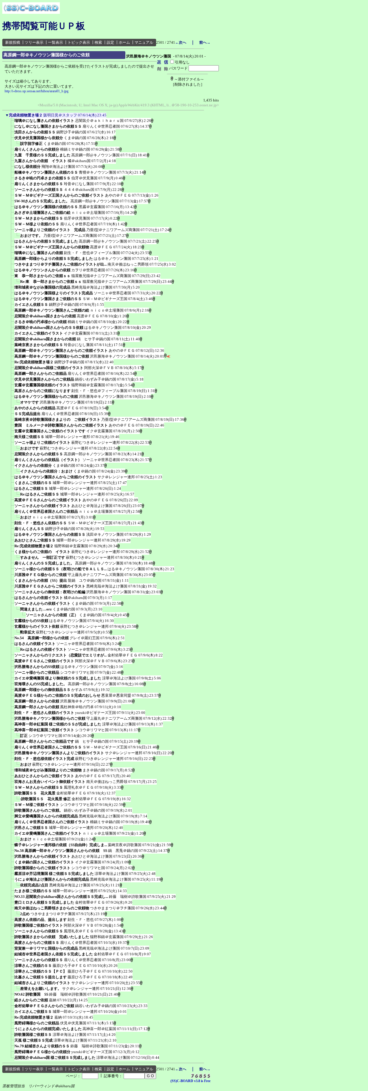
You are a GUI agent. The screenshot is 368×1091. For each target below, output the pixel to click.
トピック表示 (79, 42)
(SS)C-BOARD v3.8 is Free (190, 1081)
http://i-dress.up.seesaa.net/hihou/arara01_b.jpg (36, 91)
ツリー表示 (34, 42)
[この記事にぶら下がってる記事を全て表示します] (11, 122)
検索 (98, 42)
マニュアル (144, 42)
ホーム (124, 42)
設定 (110, 42)
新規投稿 (12, 42)
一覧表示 (55, 42)
